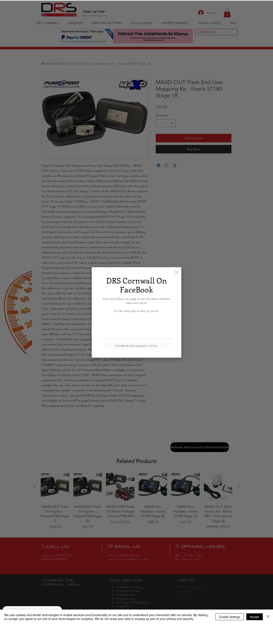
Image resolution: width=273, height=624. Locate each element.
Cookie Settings (229, 617)
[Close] (267, 617)
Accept (254, 617)
